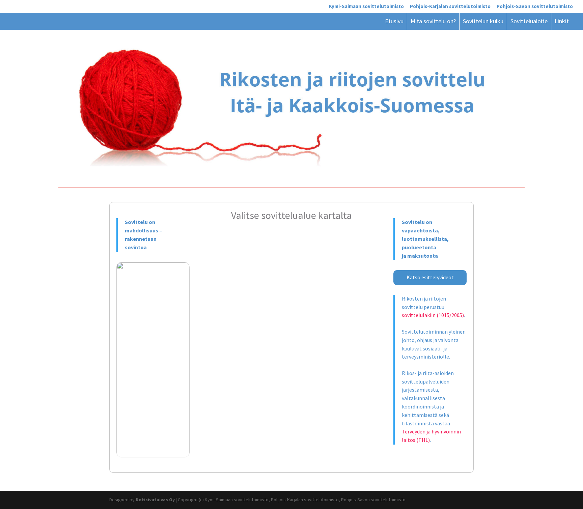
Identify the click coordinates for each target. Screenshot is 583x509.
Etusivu (394, 21)
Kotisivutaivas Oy (155, 500)
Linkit (562, 21)
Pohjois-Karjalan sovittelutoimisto (450, 6)
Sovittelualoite (529, 21)
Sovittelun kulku (483, 21)
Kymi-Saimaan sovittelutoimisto (366, 6)
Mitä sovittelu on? (433, 21)
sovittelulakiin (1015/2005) (433, 315)
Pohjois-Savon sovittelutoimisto (535, 6)
